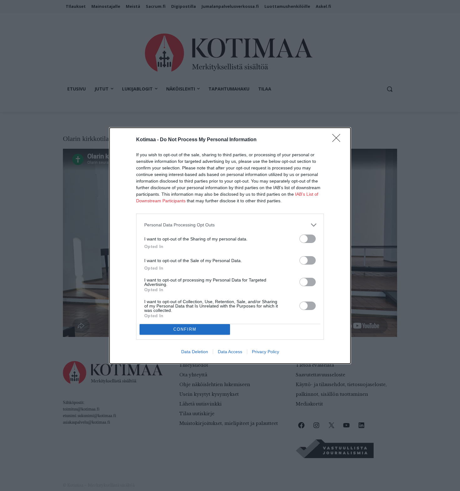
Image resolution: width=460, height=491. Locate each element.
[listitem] (230, 225)
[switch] (307, 239)
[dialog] (230, 246)
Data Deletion (194, 351)
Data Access (230, 351)
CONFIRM (185, 329)
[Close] (338, 140)
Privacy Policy (265, 351)
